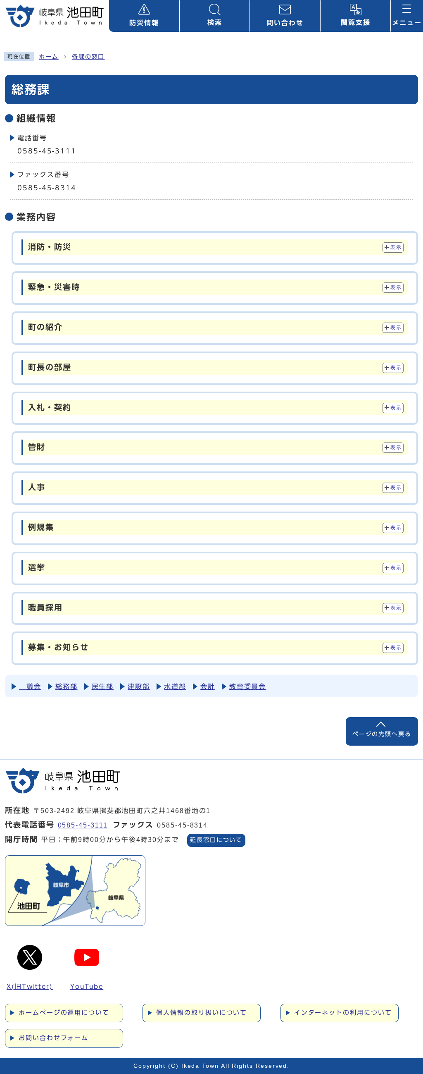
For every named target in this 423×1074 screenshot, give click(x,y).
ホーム (49, 57)
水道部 (175, 686)
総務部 (66, 686)
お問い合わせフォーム (53, 1038)
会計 (207, 686)
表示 (396, 247)
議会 (30, 686)
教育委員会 (247, 686)
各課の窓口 (88, 57)
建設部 (139, 686)
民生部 (103, 686)
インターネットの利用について (343, 1012)
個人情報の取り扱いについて (201, 1012)
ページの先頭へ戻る (381, 734)
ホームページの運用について (64, 1012)
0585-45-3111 (46, 151)
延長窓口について (216, 840)
